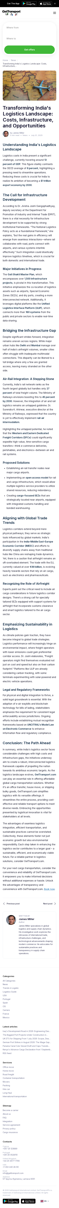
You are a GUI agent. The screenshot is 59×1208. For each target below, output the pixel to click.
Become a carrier (10, 1110)
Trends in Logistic (11, 988)
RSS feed (7, 1053)
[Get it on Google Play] (11, 1201)
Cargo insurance (10, 1132)
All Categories (9, 981)
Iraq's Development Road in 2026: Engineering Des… (27, 1031)
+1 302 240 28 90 (11, 1167)
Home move (8, 1071)
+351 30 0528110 (10, 1155)
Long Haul (7, 1093)
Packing (6, 1085)
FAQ (4, 1118)
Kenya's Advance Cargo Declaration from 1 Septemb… (27, 1050)
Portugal (6, 999)
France (6, 1014)
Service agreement (11, 1125)
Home (5, 60)
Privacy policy (9, 1129)
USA (5, 995)
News (13, 60)
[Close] (55, 3)
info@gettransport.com (13, 1173)
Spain (5, 1003)
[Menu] (54, 13)
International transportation (15, 1096)
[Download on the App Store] (28, 1201)
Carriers (6, 1010)
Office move (8, 1067)
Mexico (6, 1017)
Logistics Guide (9, 992)
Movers (6, 1082)
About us (7, 1114)
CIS (4, 1006)
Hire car (6, 1089)
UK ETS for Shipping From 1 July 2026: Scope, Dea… (26, 1039)
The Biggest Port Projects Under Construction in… (25, 1035)
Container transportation (14, 1078)
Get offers (29, 49)
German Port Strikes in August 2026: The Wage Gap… (27, 1042)
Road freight (8, 1074)
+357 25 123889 (10, 1149)
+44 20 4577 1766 (11, 1161)
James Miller (26, 919)
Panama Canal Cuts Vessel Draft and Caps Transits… (26, 1046)
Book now (49, 889)
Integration (7, 1121)
